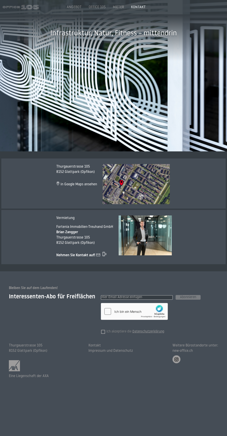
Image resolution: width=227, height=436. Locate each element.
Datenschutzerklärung (148, 331)
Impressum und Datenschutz (110, 351)
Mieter (118, 7)
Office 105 (97, 7)
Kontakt (138, 7)
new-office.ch (182, 351)
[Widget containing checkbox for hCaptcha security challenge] (134, 311)
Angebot (74, 7)
